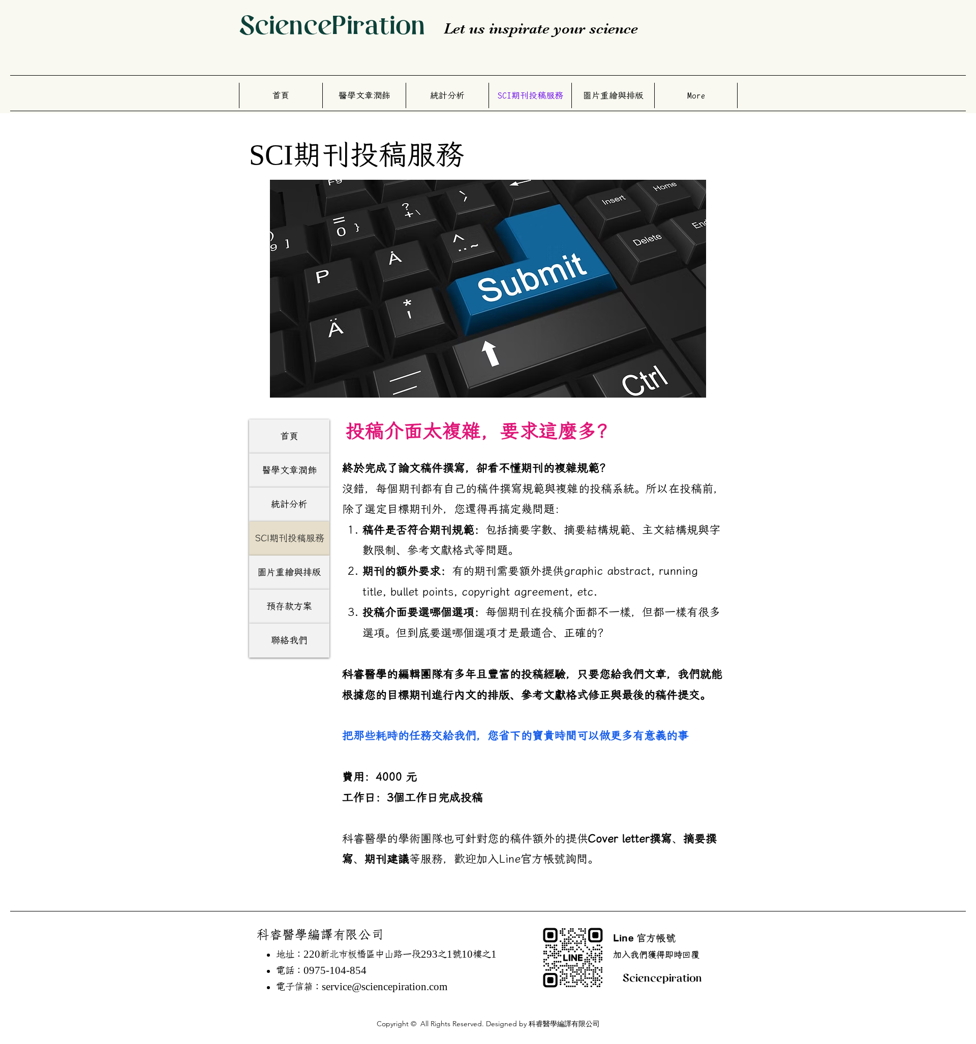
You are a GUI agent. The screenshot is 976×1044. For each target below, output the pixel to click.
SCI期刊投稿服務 (289, 538)
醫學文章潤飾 (289, 470)
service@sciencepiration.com (384, 987)
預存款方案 (289, 606)
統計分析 (289, 504)
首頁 (289, 436)
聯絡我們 (289, 640)
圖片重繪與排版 (289, 572)
